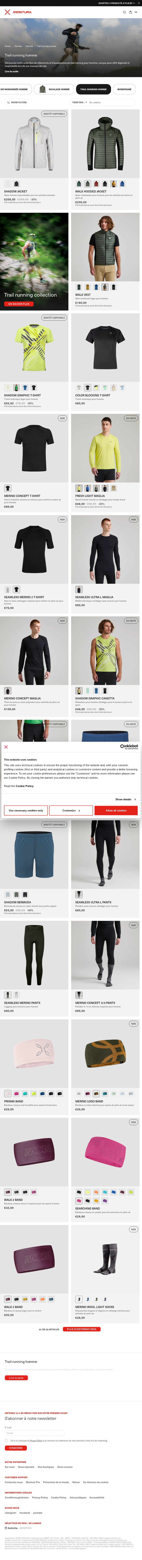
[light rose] (7, 1093)
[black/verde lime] (16, 183)
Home (8, 46)
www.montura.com (113, 1538)
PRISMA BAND (13, 1101)
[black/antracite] (33, 387)
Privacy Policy (36, 1440)
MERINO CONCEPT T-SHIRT (22, 495)
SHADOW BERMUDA (17, 902)
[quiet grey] (7, 183)
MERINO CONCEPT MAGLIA (22, 698)
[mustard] (113, 183)
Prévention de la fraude (56, 1482)
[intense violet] (16, 1093)
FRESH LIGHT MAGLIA (90, 495)
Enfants (64, 3)
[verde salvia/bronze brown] (96, 1093)
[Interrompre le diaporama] (139, 3)
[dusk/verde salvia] (105, 1299)
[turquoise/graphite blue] (105, 1093)
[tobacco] (96, 183)
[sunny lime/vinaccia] (87, 1192)
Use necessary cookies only (26, 810)
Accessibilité (97, 1497)
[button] (124, 12)
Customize (69, 810)
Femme (43, 3)
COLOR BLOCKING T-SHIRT (92, 395)
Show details (123, 799)
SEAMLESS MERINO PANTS (22, 1002)
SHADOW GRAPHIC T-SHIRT (22, 395)
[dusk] (122, 1093)
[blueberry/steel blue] (131, 1093)
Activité (29, 46)
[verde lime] (33, 1093)
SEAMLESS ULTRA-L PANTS (93, 902)
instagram (10, 1512)
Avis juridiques (78, 1497)
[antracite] (79, 1299)
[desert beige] (113, 488)
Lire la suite (11, 71)
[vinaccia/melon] (122, 1192)
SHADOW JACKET (15, 191)
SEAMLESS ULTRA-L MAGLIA (94, 597)
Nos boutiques (46, 1466)
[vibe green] (16, 387)
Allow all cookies (116, 810)
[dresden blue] (87, 1299)
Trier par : (78, 102)
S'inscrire (16, 1448)
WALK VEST (83, 294)
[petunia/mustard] (105, 1200)
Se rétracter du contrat (95, 1482)
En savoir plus (18, 304)
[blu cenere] (51, 1299)
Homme (52, 3)
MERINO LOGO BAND (89, 1101)
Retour (76, 1482)
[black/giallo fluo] (59, 1093)
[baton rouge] (33, 1192)
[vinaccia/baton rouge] (87, 1093)
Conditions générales (17, 1497)
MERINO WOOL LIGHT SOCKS (94, 1307)
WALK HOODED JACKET (90, 191)
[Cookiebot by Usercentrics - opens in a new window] (123, 747)
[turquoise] (105, 1192)
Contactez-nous (14, 1482)
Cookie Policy (25, 785)
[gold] (87, 287)
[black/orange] (79, 1192)
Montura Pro (33, 1482)
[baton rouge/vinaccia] (79, 1200)
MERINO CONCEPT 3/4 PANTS (95, 1002)
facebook (25, 1512)
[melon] (42, 1299)
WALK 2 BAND (13, 1199)
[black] (105, 183)
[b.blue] (122, 183)
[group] (54, 89)
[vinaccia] (7, 1192)
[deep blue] (96, 287)
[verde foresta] (79, 183)
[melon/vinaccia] (96, 1192)
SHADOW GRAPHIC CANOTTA (94, 698)
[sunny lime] (7, 387)
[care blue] (25, 1093)
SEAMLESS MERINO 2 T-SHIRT (24, 597)
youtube (37, 1512)
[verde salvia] (87, 183)
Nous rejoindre (26, 1466)
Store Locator (65, 1466)
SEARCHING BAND (87, 1208)
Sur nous (10, 1466)
